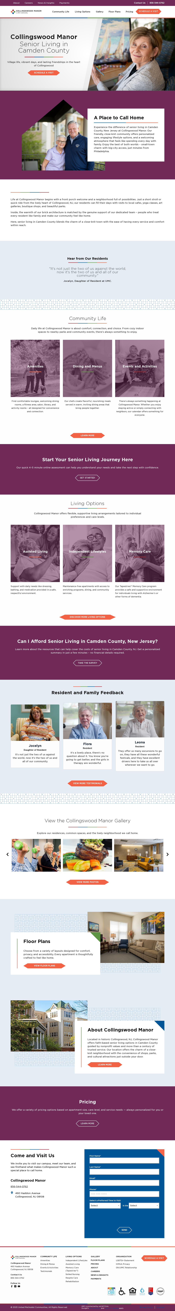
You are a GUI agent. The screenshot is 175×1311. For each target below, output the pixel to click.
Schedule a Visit (154, 1258)
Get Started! (87, 478)
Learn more (87, 435)
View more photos (88, 882)
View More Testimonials (87, 783)
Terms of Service (112, 1308)
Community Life (48, 1257)
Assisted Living (73, 1264)
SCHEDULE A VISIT (148, 11)
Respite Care (72, 1278)
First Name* (95, 1156)
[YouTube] (19, 1286)
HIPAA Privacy (123, 1264)
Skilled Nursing (72, 1274)
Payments (96, 1279)
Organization (123, 1257)
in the (125, 1206)
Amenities (45, 1260)
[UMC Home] (26, 11)
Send (124, 1230)
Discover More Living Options (87, 617)
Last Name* (95, 1167)
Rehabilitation (72, 1281)
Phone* (93, 1189)
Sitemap (160, 1307)
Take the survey (87, 663)
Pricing (95, 1264)
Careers (95, 1271)
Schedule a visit (44, 73)
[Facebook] (12, 1286)
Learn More (105, 1065)
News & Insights (99, 1275)
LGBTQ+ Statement (125, 1260)
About (94, 1268)
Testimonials (46, 1271)
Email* (92, 1178)
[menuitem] (61, 12)
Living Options (74, 1257)
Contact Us (139, 3)
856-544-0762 (157, 3)
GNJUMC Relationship (126, 1268)
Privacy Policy (95, 1308)
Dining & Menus (47, 1264)
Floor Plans (98, 1260)
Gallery (95, 1257)
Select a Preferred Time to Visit (105, 1201)
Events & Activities (49, 1268)
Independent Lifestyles (76, 1260)
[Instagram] (15, 1286)
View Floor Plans (44, 966)
